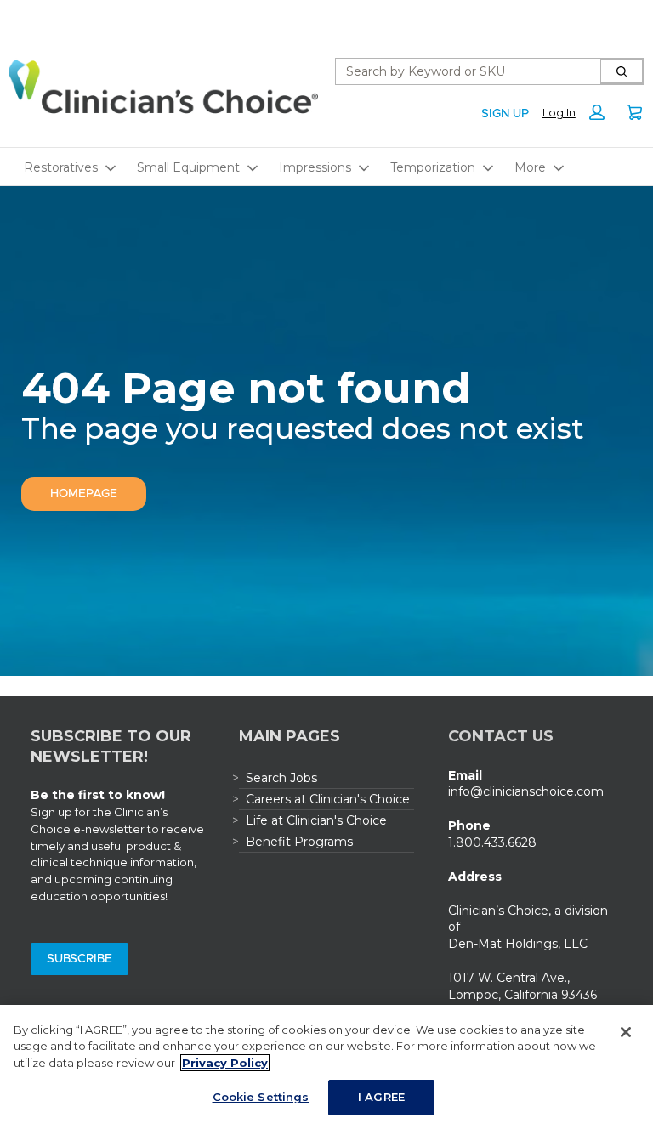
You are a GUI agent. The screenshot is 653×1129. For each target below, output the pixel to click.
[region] (326, 1067)
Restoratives (61, 167)
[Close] (625, 1032)
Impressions (315, 167)
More (530, 167)
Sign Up (505, 114)
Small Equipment (188, 167)
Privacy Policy (225, 1062)
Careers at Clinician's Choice (328, 799)
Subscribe (79, 959)
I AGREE (381, 1096)
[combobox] (461, 71)
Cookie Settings (261, 1096)
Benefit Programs (299, 841)
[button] (578, 112)
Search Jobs (281, 778)
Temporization (432, 167)
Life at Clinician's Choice (316, 820)
